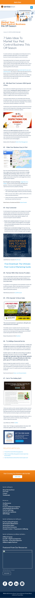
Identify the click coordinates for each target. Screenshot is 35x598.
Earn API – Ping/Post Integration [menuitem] (12, 538)
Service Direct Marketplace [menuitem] (10, 523)
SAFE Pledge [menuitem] (6, 514)
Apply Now (17, 2)
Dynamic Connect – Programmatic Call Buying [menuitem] (15, 529)
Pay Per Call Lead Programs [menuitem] (10, 522)
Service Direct (12, 593)
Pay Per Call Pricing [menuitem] (8, 510)
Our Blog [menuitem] (5, 505)
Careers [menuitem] (5, 493)
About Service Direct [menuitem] (8, 490)
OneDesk (18, 335)
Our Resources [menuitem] (7, 503)
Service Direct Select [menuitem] (8, 525)
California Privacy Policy (17, 595)
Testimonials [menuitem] (6, 495)
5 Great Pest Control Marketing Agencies (13, 451)
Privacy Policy (28, 593)
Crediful (16, 422)
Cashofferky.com (18, 292)
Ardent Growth (23, 202)
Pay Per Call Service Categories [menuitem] (11, 506)
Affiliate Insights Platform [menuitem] (10, 542)
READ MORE (6, 573)
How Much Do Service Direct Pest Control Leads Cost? (16, 457)
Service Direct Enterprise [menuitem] (10, 527)
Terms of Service (20, 593)
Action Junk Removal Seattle (20, 373)
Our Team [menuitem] (5, 491)
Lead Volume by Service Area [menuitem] (11, 508)
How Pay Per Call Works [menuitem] (9, 512)
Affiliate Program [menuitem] (7, 537)
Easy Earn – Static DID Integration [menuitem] (12, 540)
